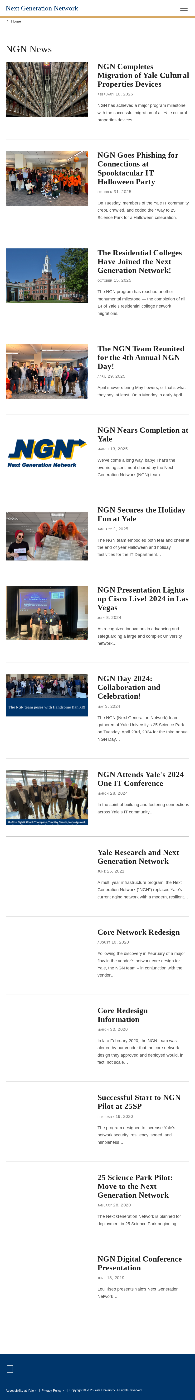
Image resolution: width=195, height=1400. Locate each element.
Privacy (53, 1390)
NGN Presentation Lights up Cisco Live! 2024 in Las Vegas (143, 599)
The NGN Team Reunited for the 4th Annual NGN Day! (141, 357)
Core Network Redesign (139, 932)
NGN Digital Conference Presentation (140, 1263)
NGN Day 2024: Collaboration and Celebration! (129, 687)
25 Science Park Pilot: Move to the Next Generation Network (135, 1186)
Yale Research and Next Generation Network (138, 856)
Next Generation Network (42, 8)
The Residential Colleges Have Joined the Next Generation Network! (140, 261)
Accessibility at (21, 1390)
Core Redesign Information (123, 1015)
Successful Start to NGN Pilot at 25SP (139, 1102)
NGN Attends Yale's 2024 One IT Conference (141, 779)
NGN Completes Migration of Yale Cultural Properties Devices (143, 75)
